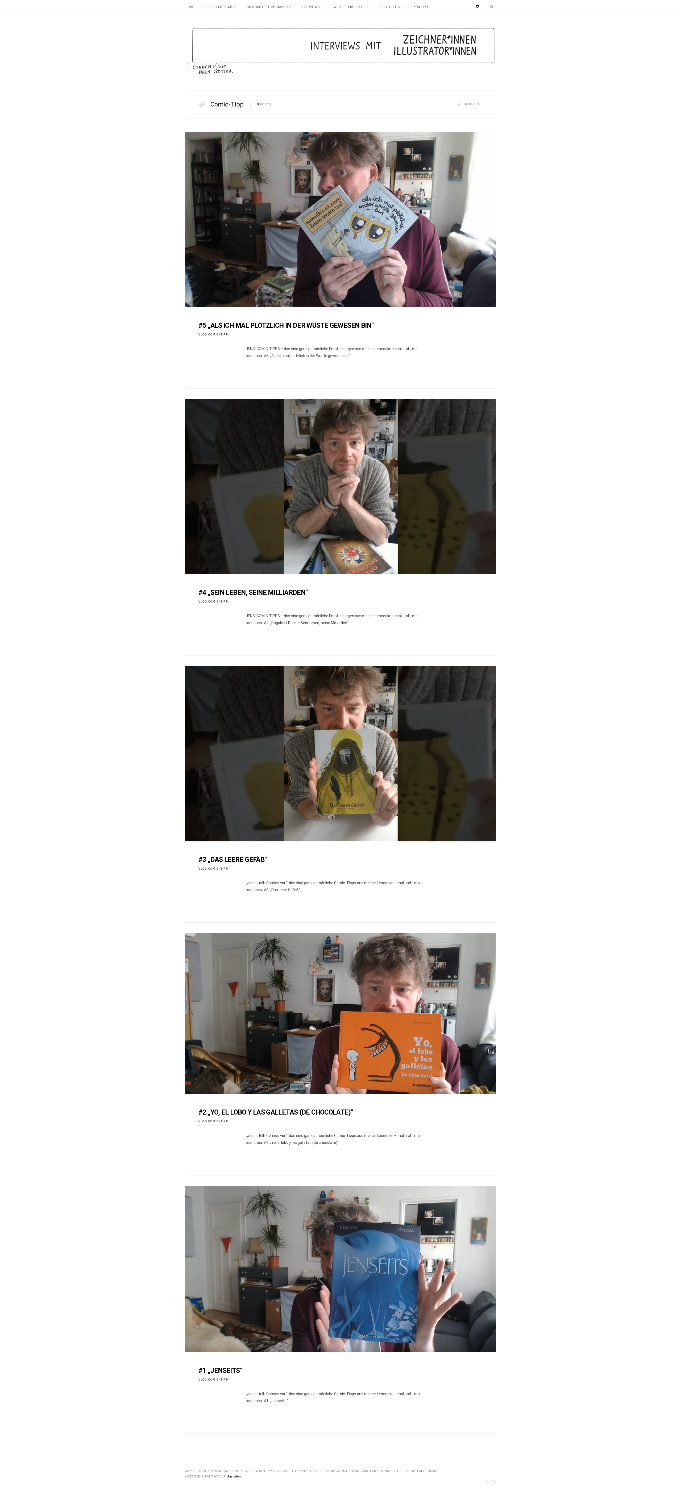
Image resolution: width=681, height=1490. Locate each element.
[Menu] (191, 6)
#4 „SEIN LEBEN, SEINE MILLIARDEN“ (253, 592)
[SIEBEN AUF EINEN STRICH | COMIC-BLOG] (340, 52)
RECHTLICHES (389, 7)
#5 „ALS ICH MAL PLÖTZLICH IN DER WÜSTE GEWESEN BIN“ (286, 325)
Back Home (473, 104)
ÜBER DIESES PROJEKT (219, 7)
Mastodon (233, 1476)
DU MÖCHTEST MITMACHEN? (269, 7)
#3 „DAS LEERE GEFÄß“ (232, 859)
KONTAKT (421, 7)
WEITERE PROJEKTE (349, 7)
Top (493, 1481)
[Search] (490, 6)
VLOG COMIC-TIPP (213, 334)
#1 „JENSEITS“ (220, 1370)
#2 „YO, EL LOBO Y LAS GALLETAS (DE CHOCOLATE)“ (275, 1112)
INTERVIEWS (310, 7)
